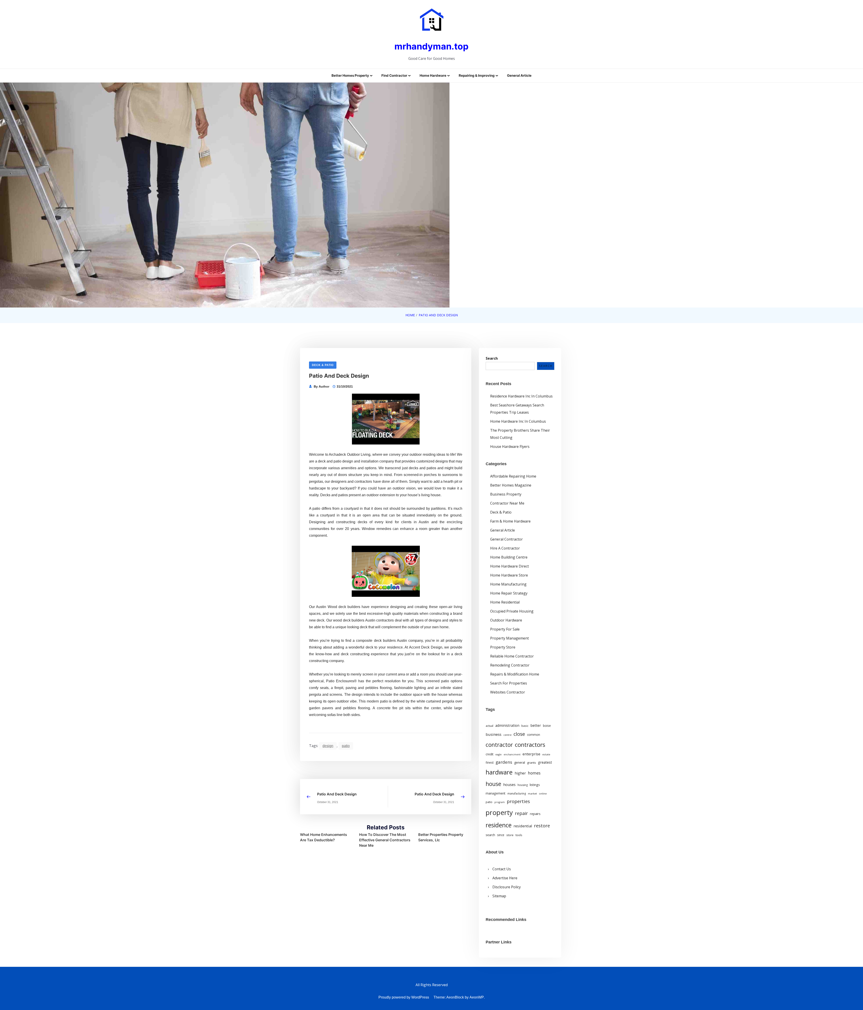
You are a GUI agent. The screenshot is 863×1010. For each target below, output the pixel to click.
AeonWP (476, 997)
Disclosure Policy (506, 886)
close (519, 734)
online (543, 793)
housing (523, 785)
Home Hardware (433, 75)
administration (507, 725)
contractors (530, 745)
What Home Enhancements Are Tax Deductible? (323, 837)
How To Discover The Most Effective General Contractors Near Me (384, 840)
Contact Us (501, 868)
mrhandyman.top (431, 46)
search (490, 835)
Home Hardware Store (509, 575)
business (493, 734)
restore (542, 825)
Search (492, 358)
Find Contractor (394, 75)
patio (346, 746)
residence (499, 825)
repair (521, 813)
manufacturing (516, 793)
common (533, 735)
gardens (504, 762)
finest (490, 763)
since (500, 835)
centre (507, 734)
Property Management (509, 638)
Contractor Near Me (507, 503)
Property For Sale (505, 629)
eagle (498, 754)
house (493, 784)
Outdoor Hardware (506, 620)
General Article (519, 75)
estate (546, 754)
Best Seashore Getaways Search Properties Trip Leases (517, 409)
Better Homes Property (350, 75)
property (499, 812)
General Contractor (506, 539)
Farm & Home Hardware (510, 521)
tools (519, 835)
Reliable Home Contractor (512, 656)
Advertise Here (504, 877)
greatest (545, 762)
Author (324, 386)
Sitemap (499, 895)
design (328, 746)
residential (523, 825)
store (510, 835)
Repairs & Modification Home (514, 674)
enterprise (531, 754)
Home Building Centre (508, 557)
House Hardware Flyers (509, 446)
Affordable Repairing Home (513, 476)
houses (509, 784)
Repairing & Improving (477, 75)
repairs (535, 813)
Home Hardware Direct (509, 566)
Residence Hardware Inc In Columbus (521, 396)
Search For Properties (508, 683)
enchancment (512, 754)
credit (489, 754)
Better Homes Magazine (510, 485)
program (499, 802)
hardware (499, 772)
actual (489, 726)
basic (524, 726)
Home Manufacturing (508, 584)
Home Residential (505, 602)
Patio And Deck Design (337, 794)
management (495, 793)
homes (534, 773)
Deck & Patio (323, 365)
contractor (499, 744)
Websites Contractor (507, 692)
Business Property (505, 494)
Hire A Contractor (505, 548)
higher (520, 773)
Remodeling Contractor (509, 665)
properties (518, 801)
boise (547, 726)
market (532, 793)
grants (531, 763)
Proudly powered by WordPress (403, 997)
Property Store (502, 647)
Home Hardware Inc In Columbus (518, 421)
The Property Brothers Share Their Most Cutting (520, 434)
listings (535, 785)
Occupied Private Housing (512, 611)
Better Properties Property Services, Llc (440, 837)
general (519, 762)
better (535, 725)
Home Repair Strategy (508, 593)
